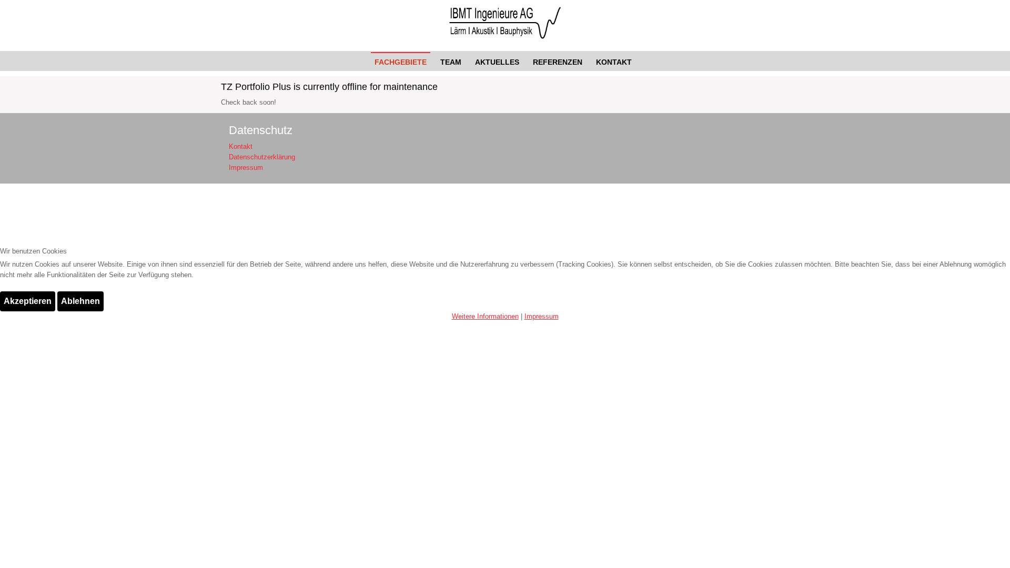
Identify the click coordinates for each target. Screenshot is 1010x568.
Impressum (541, 316)
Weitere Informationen (485, 316)
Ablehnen (80, 301)
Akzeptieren (28, 301)
